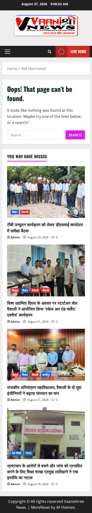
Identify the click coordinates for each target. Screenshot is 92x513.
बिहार (14, 212)
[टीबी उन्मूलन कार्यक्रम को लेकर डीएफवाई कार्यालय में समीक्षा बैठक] (46, 192)
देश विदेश (17, 453)
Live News (78, 51)
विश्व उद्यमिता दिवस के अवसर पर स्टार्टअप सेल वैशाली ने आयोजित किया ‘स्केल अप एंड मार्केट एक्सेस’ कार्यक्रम (42, 309)
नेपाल (28, 453)
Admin (15, 237)
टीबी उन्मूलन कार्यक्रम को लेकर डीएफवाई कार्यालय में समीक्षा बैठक (45, 227)
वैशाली (24, 212)
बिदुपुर (15, 290)
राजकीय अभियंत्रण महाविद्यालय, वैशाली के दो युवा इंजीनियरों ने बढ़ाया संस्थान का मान (44, 390)
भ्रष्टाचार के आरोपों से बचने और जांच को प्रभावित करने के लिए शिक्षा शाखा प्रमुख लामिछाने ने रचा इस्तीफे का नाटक (44, 471)
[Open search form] (49, 51)
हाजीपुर (46, 375)
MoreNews (40, 507)
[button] (7, 52)
